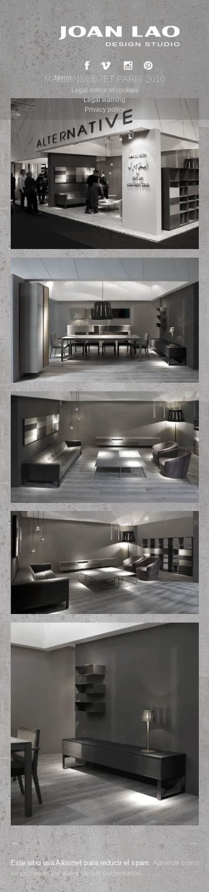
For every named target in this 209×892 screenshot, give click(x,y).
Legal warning (104, 100)
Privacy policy (105, 109)
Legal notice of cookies (104, 90)
